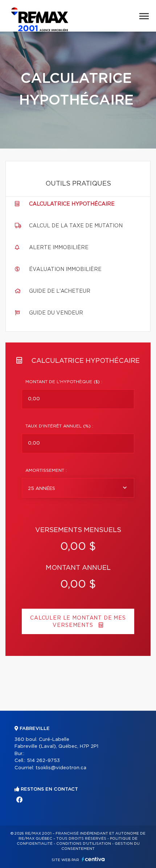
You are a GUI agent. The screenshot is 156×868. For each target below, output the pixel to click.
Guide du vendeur (56, 313)
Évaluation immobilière (65, 269)
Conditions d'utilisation (83, 843)
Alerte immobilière (59, 247)
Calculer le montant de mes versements (78, 622)
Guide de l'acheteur (59, 291)
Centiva (93, 859)
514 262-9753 (43, 760)
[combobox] (78, 488)
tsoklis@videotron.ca (61, 768)
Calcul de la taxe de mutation (76, 225)
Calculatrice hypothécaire (72, 204)
